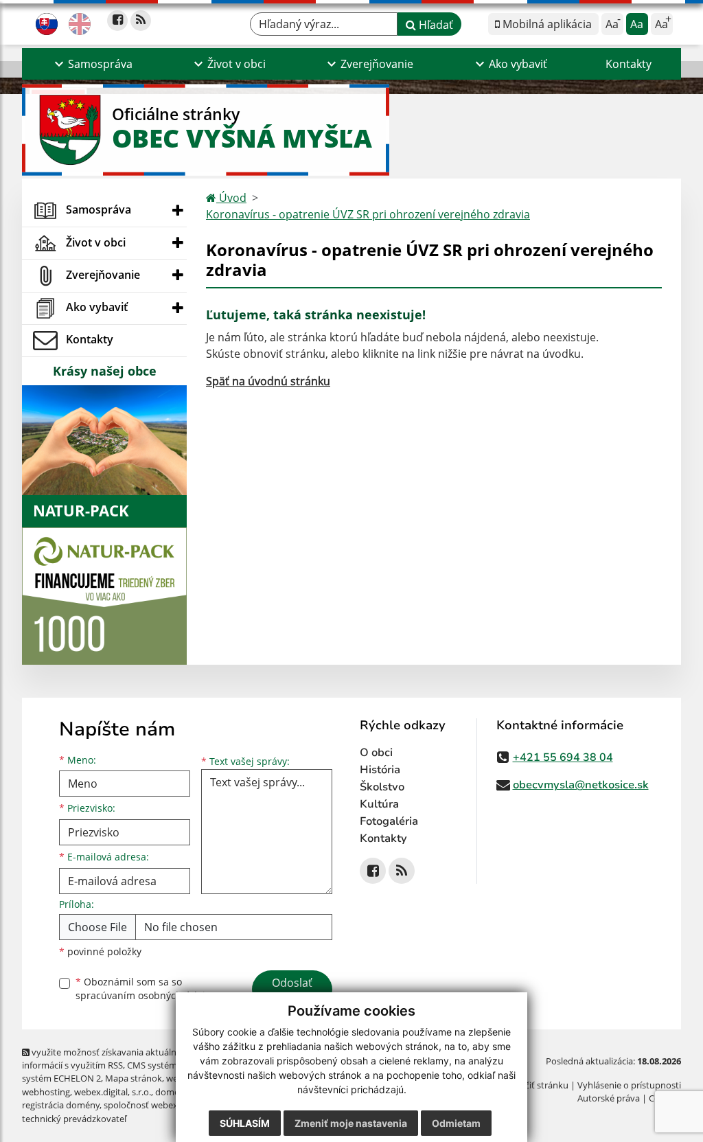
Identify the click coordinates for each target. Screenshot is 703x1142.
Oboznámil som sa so (146, 989)
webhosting (46, 1092)
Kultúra (379, 804)
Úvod (231, 197)
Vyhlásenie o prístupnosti (629, 1085)
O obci (376, 752)
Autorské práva (608, 1098)
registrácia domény (61, 1105)
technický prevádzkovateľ (74, 1118)
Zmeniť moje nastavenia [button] (351, 1123)
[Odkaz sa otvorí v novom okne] (117, 20)
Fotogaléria (389, 821)
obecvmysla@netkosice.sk (581, 784)
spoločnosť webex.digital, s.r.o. (166, 1105)
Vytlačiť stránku (536, 1085)
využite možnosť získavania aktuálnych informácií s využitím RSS (106, 1058)
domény (172, 1092)
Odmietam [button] (456, 1123)
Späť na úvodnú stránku (268, 381)
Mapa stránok (133, 1078)
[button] (91, 64)
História (380, 769)
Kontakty (629, 63)
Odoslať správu (292, 991)
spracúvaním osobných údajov (146, 995)
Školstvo (382, 787)
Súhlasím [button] (245, 1123)
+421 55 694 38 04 (563, 757)
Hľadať (434, 24)
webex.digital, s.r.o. (112, 1092)
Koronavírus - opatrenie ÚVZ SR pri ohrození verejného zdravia (368, 214)
